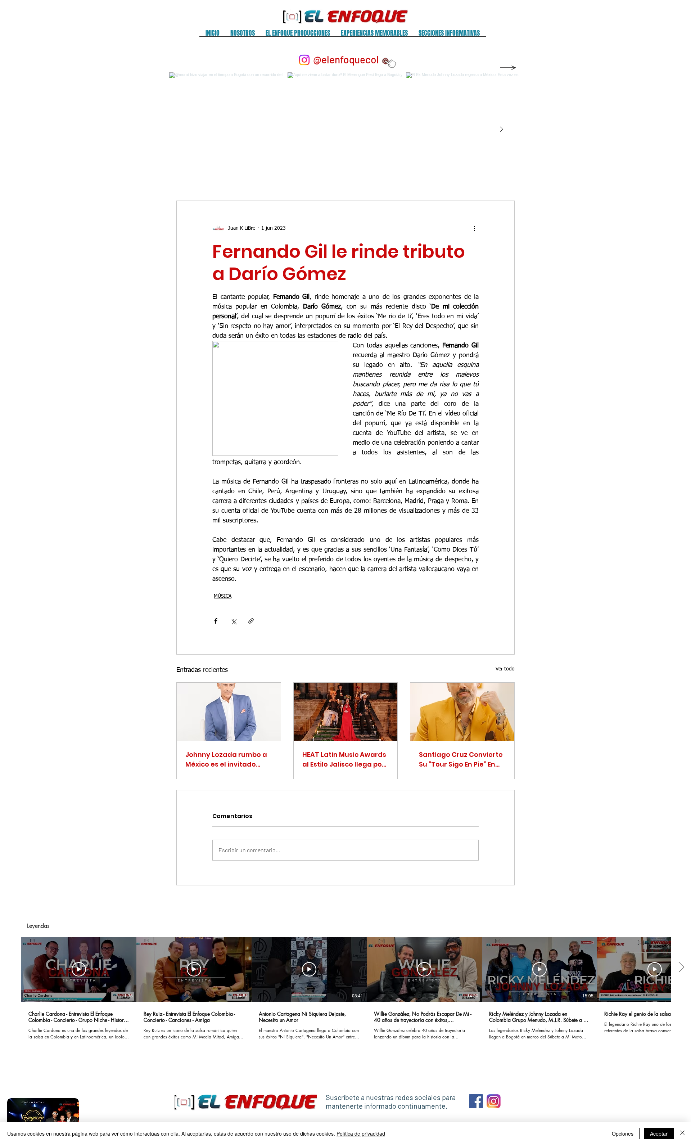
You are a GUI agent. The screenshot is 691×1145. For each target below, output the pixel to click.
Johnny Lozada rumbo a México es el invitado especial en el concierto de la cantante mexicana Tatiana (228, 759)
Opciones (622, 1133)
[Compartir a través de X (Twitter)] (233, 621)
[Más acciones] (474, 228)
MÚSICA (222, 596)
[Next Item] (501, 129)
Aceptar (659, 1133)
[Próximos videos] (681, 967)
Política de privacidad (361, 1133)
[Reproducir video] (79, 969)
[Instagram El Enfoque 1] (494, 1101)
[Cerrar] (682, 1133)
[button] (242, 35)
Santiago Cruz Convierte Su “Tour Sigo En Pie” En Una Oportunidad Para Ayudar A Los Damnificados (461, 759)
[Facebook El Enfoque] (476, 1101)
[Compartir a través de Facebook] (215, 621)
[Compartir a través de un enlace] (251, 621)
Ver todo (505, 669)
